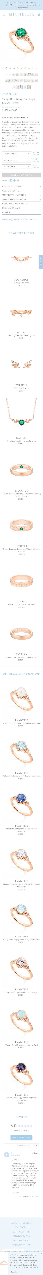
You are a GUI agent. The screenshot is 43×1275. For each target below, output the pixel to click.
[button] (33, 1196)
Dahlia (21, 438)
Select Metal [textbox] (11, 153)
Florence (21, 280)
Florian (21, 654)
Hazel (21, 332)
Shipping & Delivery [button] (14, 199)
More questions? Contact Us (20, 219)
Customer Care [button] (11, 208)
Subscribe (33, 1251)
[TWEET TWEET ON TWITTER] (18, 180)
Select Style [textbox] (10, 160)
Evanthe (21, 720)
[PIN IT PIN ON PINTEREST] (14, 180)
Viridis (21, 385)
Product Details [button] (12, 186)
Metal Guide (36, 153)
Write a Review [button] (21, 1137)
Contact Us (21, 1227)
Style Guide (36, 160)
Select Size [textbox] (9, 167)
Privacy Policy (22, 1245)
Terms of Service (22, 1240)
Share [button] (17, 1193)
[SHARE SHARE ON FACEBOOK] (11, 180)
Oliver (21, 601)
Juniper (21, 546)
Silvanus (21, 491)
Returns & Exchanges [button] (15, 203)
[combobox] (16, 153)
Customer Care (21, 1231)
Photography (21, 1236)
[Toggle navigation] (4, 14)
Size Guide (36, 166)
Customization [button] (11, 191)
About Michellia (21, 1222)
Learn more (23, 8)
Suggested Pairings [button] (14, 195)
